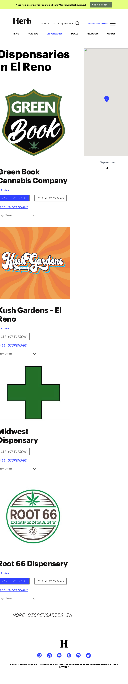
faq (29, 664)
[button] (106, 99)
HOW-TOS (33, 33)
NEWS (15, 33)
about (35, 664)
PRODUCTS (93, 33)
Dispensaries (55, 33)
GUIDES (111, 33)
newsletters (110, 664)
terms (23, 664)
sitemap (64, 667)
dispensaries (48, 664)
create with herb (91, 664)
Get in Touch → (101, 4)
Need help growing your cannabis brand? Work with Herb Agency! (51, 4)
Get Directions (50, 198)
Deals (74, 33)
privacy (15, 664)
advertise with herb (98, 23)
